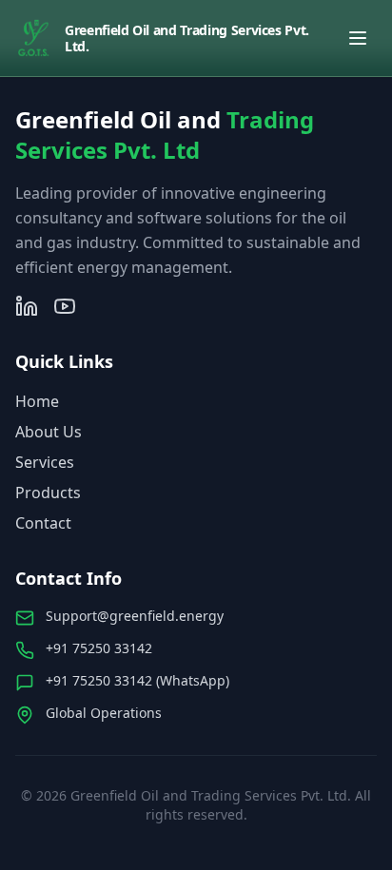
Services (44, 462)
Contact (43, 522)
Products (48, 492)
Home (37, 401)
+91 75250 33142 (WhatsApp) (137, 680)
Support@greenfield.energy (135, 616)
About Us (48, 431)
